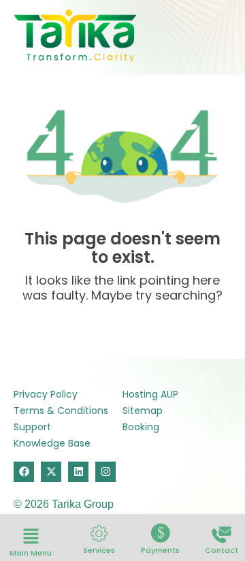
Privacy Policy (46, 394)
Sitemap (142, 410)
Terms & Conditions (61, 410)
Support (32, 427)
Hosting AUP (150, 394)
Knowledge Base (52, 443)
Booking (140, 427)
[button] (30, 537)
